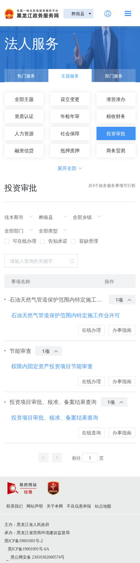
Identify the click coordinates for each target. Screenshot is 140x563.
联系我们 (14, 506)
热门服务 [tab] (26, 75)
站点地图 (103, 506)
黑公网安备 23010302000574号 (38, 557)
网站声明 (35, 506)
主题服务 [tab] (70, 75)
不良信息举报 (79, 506)
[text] (20, 217)
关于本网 (55, 506)
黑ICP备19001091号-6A (28, 549)
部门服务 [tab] (114, 75)
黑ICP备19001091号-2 (23, 541)
